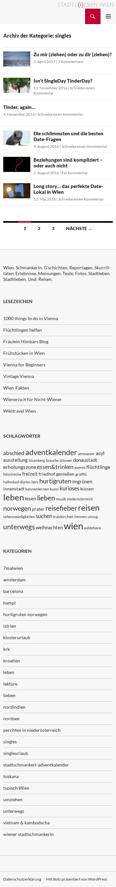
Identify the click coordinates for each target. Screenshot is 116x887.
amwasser (86, 453)
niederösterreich (80, 499)
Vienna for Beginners (24, 364)
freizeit (30, 474)
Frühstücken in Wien (24, 353)
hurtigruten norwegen (25, 614)
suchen (44, 516)
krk (6, 649)
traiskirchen (63, 516)
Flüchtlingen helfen (22, 330)
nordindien (14, 707)
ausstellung (15, 460)
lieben (46, 498)
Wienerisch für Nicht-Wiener (32, 399)
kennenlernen (37, 489)
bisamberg (37, 460)
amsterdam (14, 579)
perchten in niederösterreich (32, 730)
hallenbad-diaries (17, 482)
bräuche (52, 460)
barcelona (13, 591)
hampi (9, 602)
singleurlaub (15, 753)
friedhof (47, 474)
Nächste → (79, 228)
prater (38, 509)
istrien (9, 626)
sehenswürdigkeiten (19, 517)
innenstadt (13, 488)
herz (35, 482)
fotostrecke (12, 474)
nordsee (11, 718)
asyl (100, 453)
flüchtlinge (98, 467)
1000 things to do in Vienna (30, 318)
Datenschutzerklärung (22, 879)
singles (10, 741)
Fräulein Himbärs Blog (25, 341)
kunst (54, 489)
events (79, 467)
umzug (93, 517)
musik (61, 499)
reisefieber (61, 508)
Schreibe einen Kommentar (60, 114)
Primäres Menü (108, 16)
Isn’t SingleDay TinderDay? (63, 81)
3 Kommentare (70, 61)
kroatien (11, 660)
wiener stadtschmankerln (28, 834)
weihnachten (49, 527)
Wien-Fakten (16, 387)
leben (13, 497)
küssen (87, 488)
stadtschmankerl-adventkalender (36, 764)
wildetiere (92, 527)
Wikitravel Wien (19, 411)
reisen (89, 507)
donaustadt (85, 460)
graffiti (81, 474)
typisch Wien (16, 788)
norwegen (17, 508)
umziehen (13, 799)
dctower (66, 460)
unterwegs (19, 527)
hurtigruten (55, 481)
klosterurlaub (16, 637)
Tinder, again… (19, 107)
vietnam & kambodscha (26, 822)
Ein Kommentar (75, 172)
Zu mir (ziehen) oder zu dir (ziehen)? (73, 54)
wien (73, 525)
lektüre (10, 683)
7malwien (13, 568)
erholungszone (19, 467)
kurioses (69, 488)
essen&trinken (55, 466)
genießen (65, 474)
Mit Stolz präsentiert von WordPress (76, 879)
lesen (30, 498)
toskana (11, 776)
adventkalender (51, 452)
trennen (80, 517)
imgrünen (82, 481)
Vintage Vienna (18, 376)
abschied (13, 453)
